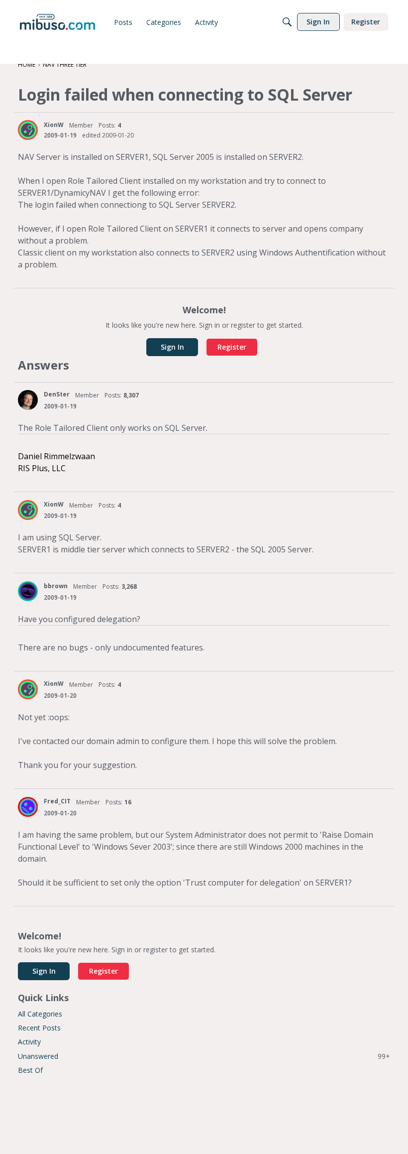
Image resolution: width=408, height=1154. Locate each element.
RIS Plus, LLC (42, 468)
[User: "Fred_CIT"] (28, 807)
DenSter (57, 394)
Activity (29, 1041)
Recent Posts (39, 1027)
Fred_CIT (57, 801)
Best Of (30, 1070)
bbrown (56, 586)
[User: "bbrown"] (28, 591)
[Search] (287, 22)
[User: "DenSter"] (28, 400)
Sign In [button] (172, 347)
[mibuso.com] (57, 22)
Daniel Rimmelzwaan (56, 456)
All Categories (40, 1014)
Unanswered (204, 1056)
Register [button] (231, 347)
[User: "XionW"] (28, 130)
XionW (54, 125)
